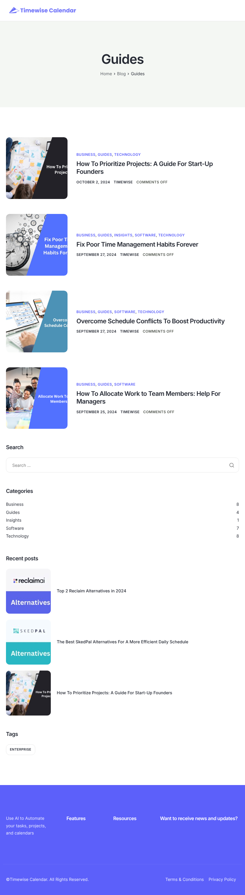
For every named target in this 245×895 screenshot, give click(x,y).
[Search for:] (122, 465)
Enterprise (20, 749)
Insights (123, 235)
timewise (123, 182)
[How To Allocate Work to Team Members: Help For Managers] (37, 398)
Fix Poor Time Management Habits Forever (137, 244)
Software (145, 235)
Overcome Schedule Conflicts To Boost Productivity (150, 321)
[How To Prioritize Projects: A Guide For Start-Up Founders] (37, 167)
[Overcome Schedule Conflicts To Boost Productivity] (37, 321)
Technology (127, 154)
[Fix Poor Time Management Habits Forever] (37, 244)
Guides (105, 154)
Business (86, 154)
